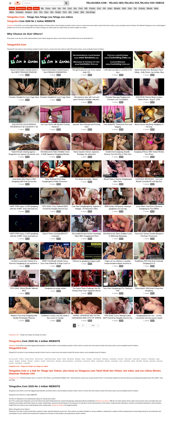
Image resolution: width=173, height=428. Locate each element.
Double (58, 12)
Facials (43, 361)
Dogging (120, 359)
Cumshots (27, 363)
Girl (104, 8)
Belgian (107, 361)
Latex (158, 359)
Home (12, 8)
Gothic (133, 361)
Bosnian (146, 361)
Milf (86, 8)
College (11, 363)
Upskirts (17, 361)
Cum (99, 8)
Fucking (142, 8)
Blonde (149, 8)
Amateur (28, 12)
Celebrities (113, 359)
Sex (59, 8)
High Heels (128, 359)
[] (66, 3)
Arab (120, 361)
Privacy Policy (29, 359)
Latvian (11, 361)
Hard (124, 8)
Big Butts (139, 361)
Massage (153, 361)
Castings (37, 361)
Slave (83, 359)
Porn (64, 12)
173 (93, 325)
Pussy (48, 8)
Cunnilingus (78, 361)
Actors (36, 8)
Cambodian (100, 361)
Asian (110, 8)
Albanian (58, 361)
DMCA (21, 359)
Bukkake (77, 359)
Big (42, 8)
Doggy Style (50, 361)
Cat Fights (126, 361)
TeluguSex (13, 21)
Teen (130, 8)
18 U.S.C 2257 (13, 359)
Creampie (19, 12)
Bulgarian (105, 359)
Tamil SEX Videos (50, 359)
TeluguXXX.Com (16, 44)
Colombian (114, 361)
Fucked (92, 8)
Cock (70, 8)
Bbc (70, 12)
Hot (64, 8)
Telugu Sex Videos (103, 401)
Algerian (30, 361)
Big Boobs (70, 359)
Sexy (46, 12)
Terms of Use (39, 359)
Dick (35, 12)
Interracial (86, 361)
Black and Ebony (67, 361)
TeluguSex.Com (16, 17)
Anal (54, 8)
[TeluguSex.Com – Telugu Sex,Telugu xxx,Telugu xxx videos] (17, 3)
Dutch (64, 359)
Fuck (80, 8)
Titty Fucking (97, 359)
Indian (59, 359)
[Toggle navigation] (11, 3)
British (93, 361)
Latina (76, 12)
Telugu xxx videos (57, 405)
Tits (135, 8)
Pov (40, 12)
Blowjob (117, 8)
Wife (82, 12)
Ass (75, 8)
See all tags (90, 12)
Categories (20, 8)
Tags (29, 8)
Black (12, 12)
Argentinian (18, 363)
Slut (51, 12)
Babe (156, 8)
